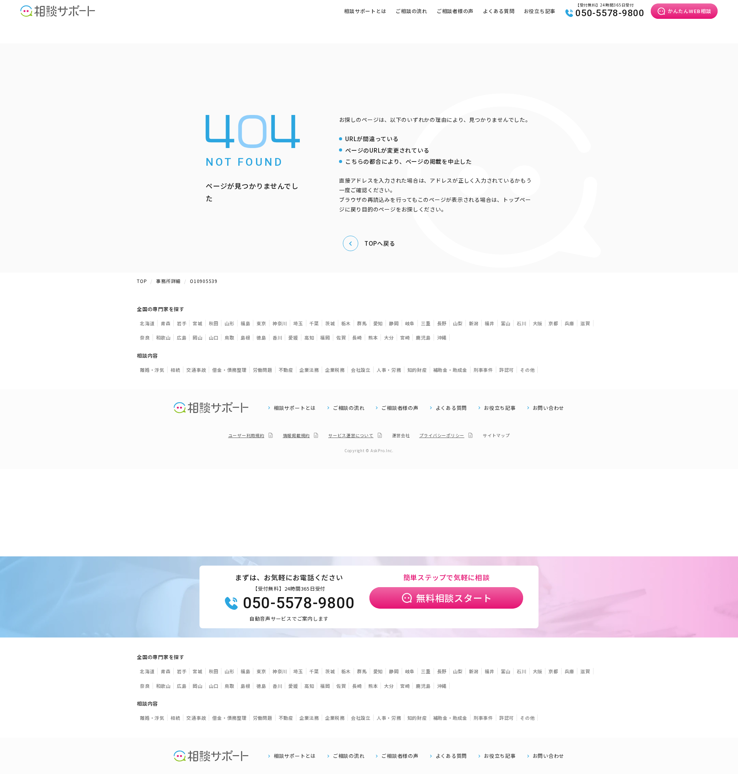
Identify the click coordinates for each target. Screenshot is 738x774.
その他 (527, 369)
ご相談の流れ (411, 11)
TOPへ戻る (380, 243)
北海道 (147, 323)
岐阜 (410, 323)
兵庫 (570, 323)
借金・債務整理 (229, 369)
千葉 (314, 323)
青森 (166, 323)
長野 (442, 323)
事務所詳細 (168, 281)
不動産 (286, 369)
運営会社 (401, 435)
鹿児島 (423, 337)
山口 (214, 337)
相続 (176, 369)
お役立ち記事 (540, 11)
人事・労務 (389, 369)
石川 (522, 323)
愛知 (378, 323)
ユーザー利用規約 (246, 435)
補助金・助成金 (450, 369)
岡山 (198, 337)
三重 (426, 323)
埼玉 (298, 323)
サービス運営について (351, 435)
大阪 (538, 323)
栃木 (346, 323)
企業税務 (335, 369)
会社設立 (361, 369)
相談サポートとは (365, 11)
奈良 (145, 337)
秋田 (214, 323)
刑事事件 (483, 369)
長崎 (357, 337)
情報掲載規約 (296, 435)
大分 (389, 337)
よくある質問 (499, 11)
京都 (553, 323)
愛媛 (293, 337)
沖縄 (442, 337)
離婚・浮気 (152, 369)
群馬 (362, 323)
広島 (182, 337)
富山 (506, 323)
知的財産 (417, 369)
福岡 (325, 337)
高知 (309, 337)
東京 (261, 323)
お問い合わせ (549, 408)
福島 (246, 323)
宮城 (198, 323)
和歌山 (163, 337)
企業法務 (309, 369)
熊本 (373, 337)
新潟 (474, 323)
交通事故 (196, 369)
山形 (229, 323)
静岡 (394, 323)
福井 (490, 323)
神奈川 (280, 323)
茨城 (330, 323)
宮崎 (405, 337)
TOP (142, 281)
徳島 (261, 337)
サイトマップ (496, 435)
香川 (278, 337)
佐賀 (341, 337)
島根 (246, 337)
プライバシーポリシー (442, 435)
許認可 (506, 369)
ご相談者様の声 (455, 11)
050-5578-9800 (610, 13)
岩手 (182, 323)
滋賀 (585, 323)
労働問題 (263, 369)
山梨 (458, 323)
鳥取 (229, 337)
